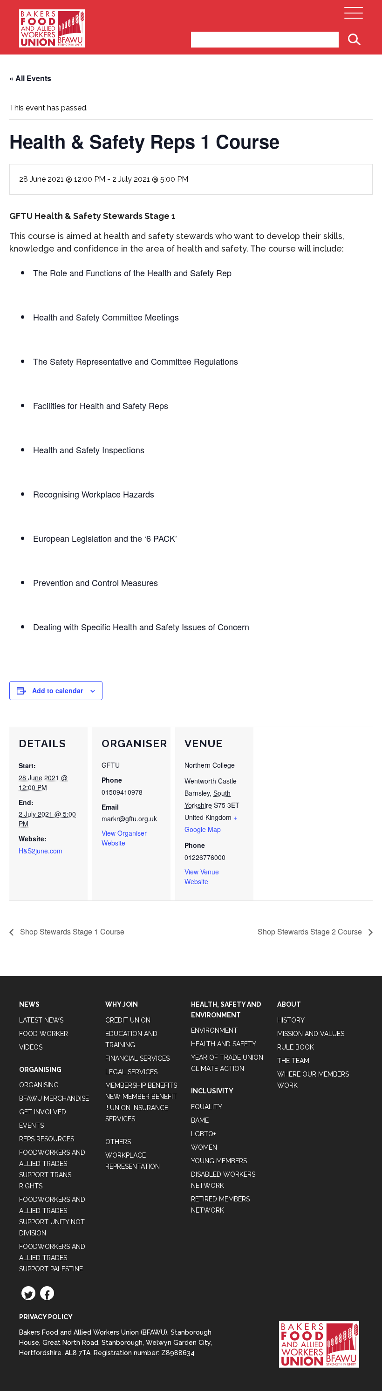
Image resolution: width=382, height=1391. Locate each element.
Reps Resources (46, 1139)
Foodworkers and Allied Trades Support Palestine (52, 1258)
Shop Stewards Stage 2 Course (311, 931)
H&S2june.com (40, 850)
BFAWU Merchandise (54, 1098)
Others (118, 1142)
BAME (200, 1120)
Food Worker (43, 1033)
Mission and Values (310, 1033)
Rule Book (295, 1047)
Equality (206, 1107)
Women (204, 1147)
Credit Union (127, 1020)
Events (31, 1125)
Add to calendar (57, 690)
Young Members (219, 1161)
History (291, 1020)
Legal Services (131, 1072)
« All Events (30, 78)
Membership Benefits (141, 1085)
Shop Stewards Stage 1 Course (71, 931)
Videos (30, 1047)
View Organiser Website (124, 837)
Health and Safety (223, 1044)
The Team (293, 1060)
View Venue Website (201, 876)
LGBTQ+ (203, 1134)
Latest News (41, 1020)
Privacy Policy (46, 1317)
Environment (214, 1030)
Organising (39, 1085)
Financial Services (137, 1058)
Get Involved (42, 1112)
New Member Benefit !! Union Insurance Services (141, 1108)
